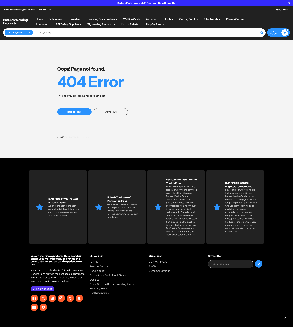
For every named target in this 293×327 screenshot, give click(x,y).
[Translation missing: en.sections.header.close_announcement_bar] (289, 3)
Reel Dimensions (99, 292)
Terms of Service (99, 266)
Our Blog (94, 279)
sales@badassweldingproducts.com (19, 9)
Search (94, 261)
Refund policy (97, 270)
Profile (152, 266)
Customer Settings (159, 270)
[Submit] (258, 264)
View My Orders (158, 261)
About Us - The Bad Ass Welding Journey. (113, 284)
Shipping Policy (98, 288)
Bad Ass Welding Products (15, 21)
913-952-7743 (45, 9)
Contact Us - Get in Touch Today (108, 275)
